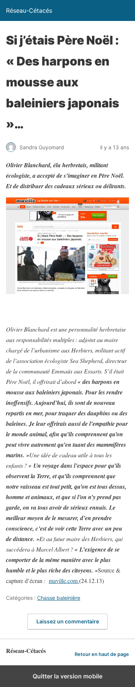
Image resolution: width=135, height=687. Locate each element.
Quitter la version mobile (67, 676)
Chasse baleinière (58, 598)
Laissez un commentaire (67, 621)
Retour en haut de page (102, 654)
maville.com (64, 580)
